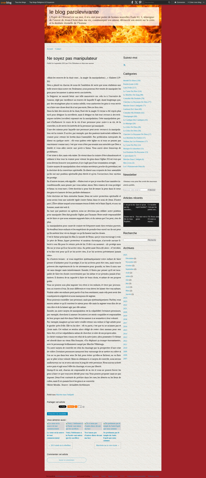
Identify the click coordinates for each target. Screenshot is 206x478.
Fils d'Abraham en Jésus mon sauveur (66, 476)
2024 (125, 298)
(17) (137, 134)
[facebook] (132, 2)
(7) (129, 156)
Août (127, 273)
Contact (58, 49)
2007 (125, 359)
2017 (125, 323)
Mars (127, 291)
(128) (130, 84)
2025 (125, 255)
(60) (130, 116)
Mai (127, 283)
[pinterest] (140, 2)
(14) (132, 145)
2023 (125, 301)
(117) (129, 88)
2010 (125, 348)
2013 (125, 337)
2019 (125, 316)
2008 (125, 355)
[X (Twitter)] (136, 2)
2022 (125, 305)
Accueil (50, 49)
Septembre (130, 269)
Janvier (128, 294)
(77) (137, 102)
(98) (133, 95)
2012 (125, 341)
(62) (133, 113)
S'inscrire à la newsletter (57, 414)
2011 (125, 344)
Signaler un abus (113, 476)
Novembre (130, 262)
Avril (127, 287)
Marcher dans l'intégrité (65, 395)
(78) (133, 98)
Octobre (129, 266)
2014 (125, 334)
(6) (133, 159)
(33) (135, 120)
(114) (132, 91)
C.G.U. (122, 476)
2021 (125, 309)
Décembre (129, 258)
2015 (125, 330)
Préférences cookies (153, 476)
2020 (125, 312)
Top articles (95, 476)
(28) (132, 127)
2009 (125, 352)
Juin (127, 280)
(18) (132, 131)
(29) (129, 123)
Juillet (128, 276)
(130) (131, 81)
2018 (125, 319)
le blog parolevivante (74, 12)
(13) (133, 149)
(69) (132, 109)
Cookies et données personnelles (136, 476)
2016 (125, 326)
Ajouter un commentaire (66, 460)
